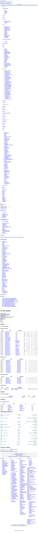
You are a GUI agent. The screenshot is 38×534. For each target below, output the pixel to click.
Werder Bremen (7, 348)
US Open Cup (4, 224)
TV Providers (29, 458)
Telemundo (6, 150)
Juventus (5, 57)
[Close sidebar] (0, 308)
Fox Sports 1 (6, 140)
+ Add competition (5, 221)
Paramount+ (4, 252)
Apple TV (6, 143)
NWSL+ (5, 174)
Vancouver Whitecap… (8, 86)
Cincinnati (13, 477)
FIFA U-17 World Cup (14, 389)
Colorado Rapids (7, 91)
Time (6, 206)
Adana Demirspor (7, 337)
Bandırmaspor (7, 331)
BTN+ (5, 160)
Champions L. (4, 189)
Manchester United (7, 52)
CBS (21, 461)
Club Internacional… (8, 72)
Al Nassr (5, 66)
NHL (34, 515)
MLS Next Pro (4, 280)
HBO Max (6, 168)
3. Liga (16, 343)
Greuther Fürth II (7, 340)
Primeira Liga (6, 34)
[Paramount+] (14, 237)
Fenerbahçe (13, 469)
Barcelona (6, 55)
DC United (7, 80)
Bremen (9, 408)
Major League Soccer (5, 223)
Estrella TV (6, 163)
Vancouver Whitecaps (13, 488)
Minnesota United (15, 496)
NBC (5, 135)
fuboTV (5, 145)
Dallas (13, 491)
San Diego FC (7, 95)
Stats (1, 320)
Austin (13, 500)
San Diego (14, 497)
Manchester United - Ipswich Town (30, 476)
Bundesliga (4, 197)
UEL (3, 190)
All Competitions (5, 43)
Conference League (7, 29)
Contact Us (31, 513)
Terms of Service (13, 451)
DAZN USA (6, 148)
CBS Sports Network (7, 136)
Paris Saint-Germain (7, 65)
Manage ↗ (4, 210)
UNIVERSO (6, 151)
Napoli (5, 60)
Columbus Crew (14, 486)
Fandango (5, 164)
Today (5, 10)
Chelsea (5, 49)
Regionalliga (17, 340)
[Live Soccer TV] (3, 0)
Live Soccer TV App (32, 502)
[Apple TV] (10, 237)
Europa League (6, 27)
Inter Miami (14, 473)
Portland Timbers (7, 93)
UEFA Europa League (5, 230)
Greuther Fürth (7, 341)
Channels (3, 102)
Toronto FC (7, 79)
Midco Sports (6, 170)
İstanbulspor (7, 336)
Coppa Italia (6, 37)
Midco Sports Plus (23, 501)
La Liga (5, 31)
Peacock (5, 153)
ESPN (3, 243)
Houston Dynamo (8, 87)
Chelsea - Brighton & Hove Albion (31, 472)
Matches (3, 6)
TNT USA (6, 178)
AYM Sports (6, 157)
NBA (30, 515)
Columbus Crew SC (8, 84)
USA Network (6, 147)
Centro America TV (5, 270)
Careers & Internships (32, 506)
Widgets (30, 503)
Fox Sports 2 (6, 142)
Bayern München (7, 63)
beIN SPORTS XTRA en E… (9, 159)
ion (4, 169)
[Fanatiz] (18, 237)
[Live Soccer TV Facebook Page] (31, 495)
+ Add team (4, 212)
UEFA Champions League (6, 226)
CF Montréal (7, 83)
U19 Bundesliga (18, 353)
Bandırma (21, 404)
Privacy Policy (6, 451)
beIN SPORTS (6, 133)
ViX (3, 289)
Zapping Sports (6, 183)
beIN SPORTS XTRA (7, 158)
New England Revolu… (9, 74)
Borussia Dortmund (7, 64)
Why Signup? (15, 449)
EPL (3, 195)
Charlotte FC (7, 75)
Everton (5, 54)
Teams (1, 210)
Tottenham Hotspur (7, 53)
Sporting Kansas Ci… (8, 98)
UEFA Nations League (6, 231)
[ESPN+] (22, 237)
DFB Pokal (6, 36)
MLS (3, 193)
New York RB (14, 479)
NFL (32, 515)
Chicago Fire (7, 73)
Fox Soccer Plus (6, 138)
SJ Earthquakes (14, 490)
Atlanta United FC (8, 81)
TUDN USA (6, 146)
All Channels (4, 185)
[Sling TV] (6, 237)
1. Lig (16, 331)
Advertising (31, 504)
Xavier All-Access (7, 182)
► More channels (3, 294)
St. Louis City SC (8, 90)
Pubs (30, 508)
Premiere (5, 175)
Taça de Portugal (7, 35)
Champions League (7, 26)
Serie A (5, 32)
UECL (3, 192)
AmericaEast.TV (7, 156)
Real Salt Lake (7, 92)
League (2, 206)
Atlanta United (14, 482)
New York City (14, 478)
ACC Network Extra (7, 154)
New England (14, 475)
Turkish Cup (19, 360)
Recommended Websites (31, 510)
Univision (3, 261)
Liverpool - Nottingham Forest (30, 470)
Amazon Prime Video (7, 155)
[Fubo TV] (2, 237)
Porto (5, 62)
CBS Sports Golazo (7, 161)
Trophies (1, 321)
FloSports (5, 165)
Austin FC (7, 97)
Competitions (2, 219)
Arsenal (5, 48)
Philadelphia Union (8, 82)
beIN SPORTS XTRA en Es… (7, 268)
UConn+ (5, 180)
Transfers (1, 322)
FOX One (6, 166)
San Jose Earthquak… (8, 88)
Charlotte (13, 476)
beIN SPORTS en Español (6, 253)
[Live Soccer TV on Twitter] (31, 522)
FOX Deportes (6, 152)
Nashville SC (7, 71)
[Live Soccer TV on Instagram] (31, 498)
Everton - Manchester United (30, 487)
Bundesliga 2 (17, 341)
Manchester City (7, 51)
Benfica (5, 61)
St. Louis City (14, 492)
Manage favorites (4, 208)
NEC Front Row (7, 173)
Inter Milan (6, 58)
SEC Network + (6, 177)
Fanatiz (5, 132)
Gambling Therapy (22, 524)
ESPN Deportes (6, 139)
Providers (30, 507)
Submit (11, 449)
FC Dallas (6, 89)
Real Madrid (6, 56)
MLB (30, 516)
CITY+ (3, 271)
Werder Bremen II (8, 343)
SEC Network (6, 176)
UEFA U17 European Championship (17, 388)
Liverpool (5, 50)
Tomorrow (6, 11)
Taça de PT (4, 200)
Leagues (3, 17)
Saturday (5, 12)
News (3, 187)
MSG (5, 172)
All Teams (4, 100)
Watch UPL (6, 181)
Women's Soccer (31, 501)
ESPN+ (5, 141)
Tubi (5, 179)
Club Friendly (19, 377)
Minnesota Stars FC (8, 94)
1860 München (7, 346)
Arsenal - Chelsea (32, 488)
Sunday (5, 13)
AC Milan (6, 59)
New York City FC (8, 77)
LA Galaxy (7, 96)
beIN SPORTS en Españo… (8, 144)
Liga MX (5, 41)
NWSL (5, 22)
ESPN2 (5, 137)
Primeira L (4, 199)
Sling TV (30, 460)
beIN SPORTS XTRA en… (22, 489)
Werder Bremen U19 (8, 353)
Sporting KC (14, 501)
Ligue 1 (3, 198)
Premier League (6, 30)
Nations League (6, 28)
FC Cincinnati (7, 76)
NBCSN (5, 149)
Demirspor (9, 404)
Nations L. (4, 191)
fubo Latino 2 (6, 167)
